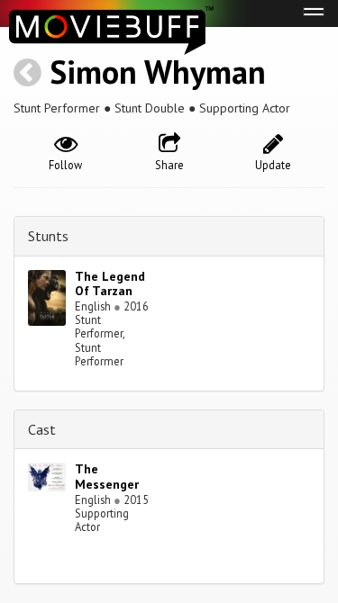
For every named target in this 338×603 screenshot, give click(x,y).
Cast (42, 429)
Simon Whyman (158, 71)
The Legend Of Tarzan (110, 284)
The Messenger (107, 476)
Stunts (48, 236)
